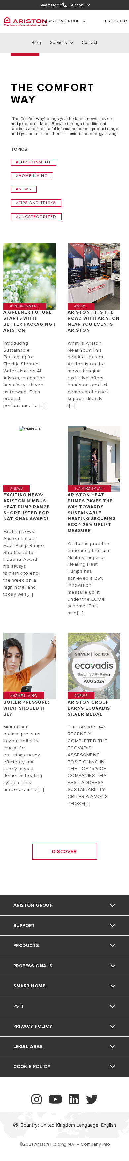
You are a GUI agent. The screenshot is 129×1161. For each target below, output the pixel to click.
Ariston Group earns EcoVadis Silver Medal (89, 708)
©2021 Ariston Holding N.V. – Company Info (64, 1144)
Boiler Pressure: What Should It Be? (26, 708)
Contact (89, 42)
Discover (64, 851)
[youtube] (55, 1102)
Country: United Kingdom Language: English (68, 1125)
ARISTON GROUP (62, 21)
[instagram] (36, 1102)
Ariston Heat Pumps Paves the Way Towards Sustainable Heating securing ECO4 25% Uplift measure (92, 512)
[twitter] (92, 1102)
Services (58, 42)
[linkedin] (74, 1102)
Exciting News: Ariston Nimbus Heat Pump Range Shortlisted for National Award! (26, 506)
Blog (36, 42)
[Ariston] (25, 21)
